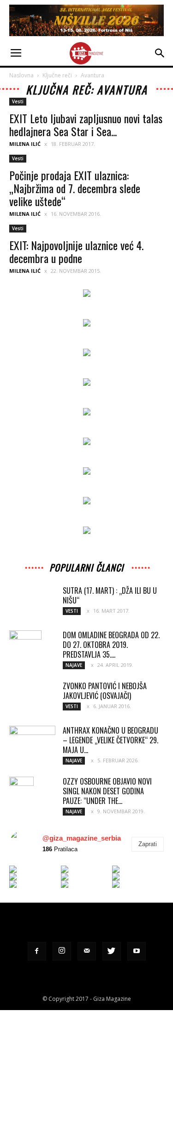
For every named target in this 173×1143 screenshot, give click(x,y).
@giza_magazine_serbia (81, 838)
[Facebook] (37, 951)
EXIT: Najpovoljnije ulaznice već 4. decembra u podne (76, 251)
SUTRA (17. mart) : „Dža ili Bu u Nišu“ (110, 595)
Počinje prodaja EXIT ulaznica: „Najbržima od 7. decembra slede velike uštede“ (74, 188)
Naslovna (21, 75)
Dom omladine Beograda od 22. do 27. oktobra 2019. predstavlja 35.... (111, 644)
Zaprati (147, 844)
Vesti (18, 101)
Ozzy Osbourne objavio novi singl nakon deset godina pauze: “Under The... (107, 791)
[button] (160, 53)
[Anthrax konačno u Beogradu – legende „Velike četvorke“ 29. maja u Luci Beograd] (32, 741)
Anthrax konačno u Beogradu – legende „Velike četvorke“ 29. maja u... (110, 740)
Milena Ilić (25, 143)
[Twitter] (111, 951)
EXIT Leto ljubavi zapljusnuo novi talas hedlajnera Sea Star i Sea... (85, 124)
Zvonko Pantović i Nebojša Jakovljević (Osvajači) (105, 690)
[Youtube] (136, 951)
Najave (74, 665)
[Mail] (87, 951)
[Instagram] (62, 951)
